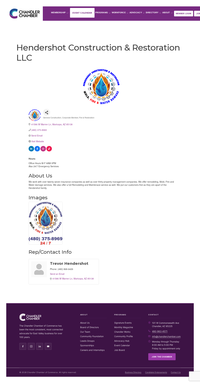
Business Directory (133, 372)
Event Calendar (82, 13)
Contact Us (176, 372)
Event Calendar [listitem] (122, 345)
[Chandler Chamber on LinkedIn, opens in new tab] (39, 346)
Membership (58, 12)
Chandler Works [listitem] (122, 331)
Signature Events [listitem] (123, 322)
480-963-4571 (160, 331)
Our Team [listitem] (85, 331)
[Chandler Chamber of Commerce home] (24, 13)
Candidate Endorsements (156, 372)
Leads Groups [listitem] (87, 340)
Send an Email (57, 273)
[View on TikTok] (49, 150)
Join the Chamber (162, 357)
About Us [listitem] (85, 322)
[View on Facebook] (37, 150)
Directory (152, 12)
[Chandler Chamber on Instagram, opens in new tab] (31, 346)
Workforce (119, 12)
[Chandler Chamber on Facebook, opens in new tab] (22, 346)
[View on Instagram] (43, 150)
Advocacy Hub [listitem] (121, 340)
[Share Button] (46, 112)
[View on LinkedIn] (31, 150)
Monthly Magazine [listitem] (123, 327)
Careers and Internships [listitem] (92, 350)
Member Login (184, 13)
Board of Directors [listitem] (89, 327)
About (166, 12)
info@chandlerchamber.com (166, 336)
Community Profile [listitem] (123, 336)
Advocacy (136, 12)
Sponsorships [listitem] (87, 345)
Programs (101, 12)
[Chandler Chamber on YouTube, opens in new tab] (48, 346)
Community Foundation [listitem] (92, 336)
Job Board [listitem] (119, 350)
